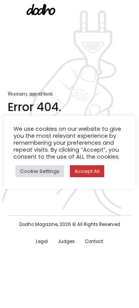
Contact (94, 241)
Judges (66, 241)
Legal (42, 241)
